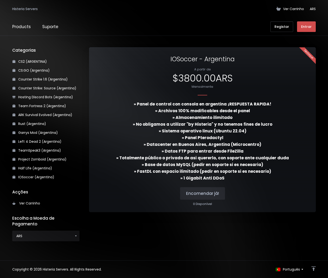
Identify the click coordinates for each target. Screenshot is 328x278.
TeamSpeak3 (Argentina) (39, 150)
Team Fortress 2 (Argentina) (41, 106)
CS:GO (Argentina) (33, 70)
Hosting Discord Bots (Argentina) (45, 97)
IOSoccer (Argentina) (35, 177)
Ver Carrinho (28, 203)
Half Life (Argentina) (34, 168)
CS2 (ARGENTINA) (32, 61)
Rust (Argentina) (31, 123)
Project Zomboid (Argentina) (42, 159)
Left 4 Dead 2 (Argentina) (39, 141)
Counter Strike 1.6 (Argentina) (42, 79)
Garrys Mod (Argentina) (37, 132)
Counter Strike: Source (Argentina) (46, 88)
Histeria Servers (25, 8)
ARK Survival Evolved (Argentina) (44, 114)
